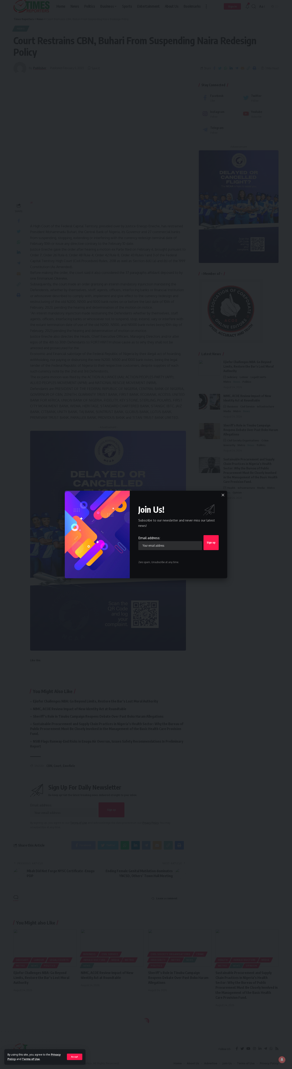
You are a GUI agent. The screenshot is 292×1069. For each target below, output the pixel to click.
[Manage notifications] (282, 1059)
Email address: (149, 538)
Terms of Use (31, 1059)
